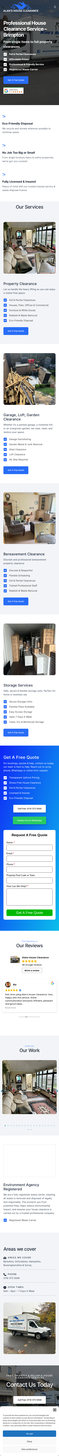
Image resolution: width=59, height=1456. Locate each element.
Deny (29, 1441)
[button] (54, 1409)
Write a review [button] (31, 970)
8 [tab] (25, 1125)
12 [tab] (36, 1125)
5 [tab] (16, 1125)
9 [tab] (28, 1125)
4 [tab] (13, 1125)
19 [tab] (28, 1129)
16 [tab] (48, 1125)
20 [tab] (31, 1129)
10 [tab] (31, 1125)
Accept (29, 1433)
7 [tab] (22, 1125)
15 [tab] (45, 1125)
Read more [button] (10, 1008)
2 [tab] (8, 1125)
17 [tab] (51, 1125)
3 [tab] (10, 1125)
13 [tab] (39, 1125)
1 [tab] (5, 1125)
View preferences (29, 1449)
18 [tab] (53, 1125)
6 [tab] (19, 1125)
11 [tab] (33, 1125)
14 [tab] (42, 1125)
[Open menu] (55, 7)
